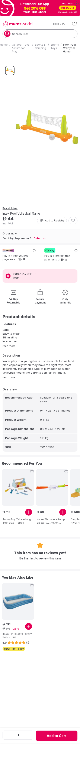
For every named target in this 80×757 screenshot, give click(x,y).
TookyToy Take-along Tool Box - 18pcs (17, 521)
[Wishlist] (74, 24)
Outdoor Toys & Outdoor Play (20, 48)
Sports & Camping (40, 46)
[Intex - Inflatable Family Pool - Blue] (18, 601)
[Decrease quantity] (8, 735)
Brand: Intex (10, 208)
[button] (56, 24)
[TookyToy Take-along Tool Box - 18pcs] (18, 487)
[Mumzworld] (18, 24)
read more (9, 346)
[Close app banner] (76, 3)
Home (4, 44)
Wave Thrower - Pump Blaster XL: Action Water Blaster (51, 521)
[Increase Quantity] (28, 735)
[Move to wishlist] (73, 220)
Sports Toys (55, 46)
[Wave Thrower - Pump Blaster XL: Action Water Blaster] (52, 487)
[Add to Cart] (28, 512)
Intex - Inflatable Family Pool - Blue (17, 635)
